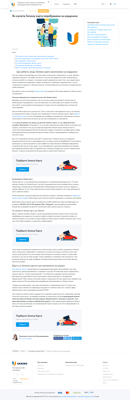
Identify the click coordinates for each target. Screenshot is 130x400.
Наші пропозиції (71, 362)
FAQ (75, 4)
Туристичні (106, 371)
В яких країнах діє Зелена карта (99, 39)
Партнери (40, 368)
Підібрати (22, 169)
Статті (56, 4)
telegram (77, 338)
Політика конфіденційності (69, 397)
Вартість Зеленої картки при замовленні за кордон (33, 68)
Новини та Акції (108, 374)
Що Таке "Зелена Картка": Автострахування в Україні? (97, 36)
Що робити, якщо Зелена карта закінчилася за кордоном (35, 56)
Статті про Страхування (110, 380)
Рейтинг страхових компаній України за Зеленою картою (98, 43)
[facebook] (14, 374)
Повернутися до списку (21, 11)
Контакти (66, 4)
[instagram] (18, 374)
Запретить (32, 11)
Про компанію (42, 362)
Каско (105, 383)
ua (102, 4)
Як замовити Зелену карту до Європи (28, 65)
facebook (59, 338)
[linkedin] (22, 374)
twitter (68, 338)
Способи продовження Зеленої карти (28, 63)
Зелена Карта (107, 377)
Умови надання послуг (87, 397)
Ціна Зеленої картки (19, 269)
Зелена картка (40, 91)
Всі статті (106, 365)
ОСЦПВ (105, 368)
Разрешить (43, 11)
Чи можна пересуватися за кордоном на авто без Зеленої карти (37, 59)
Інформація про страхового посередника (50, 374)
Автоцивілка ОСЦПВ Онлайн (74, 365)
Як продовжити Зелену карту (26, 61)
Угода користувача (43, 371)
